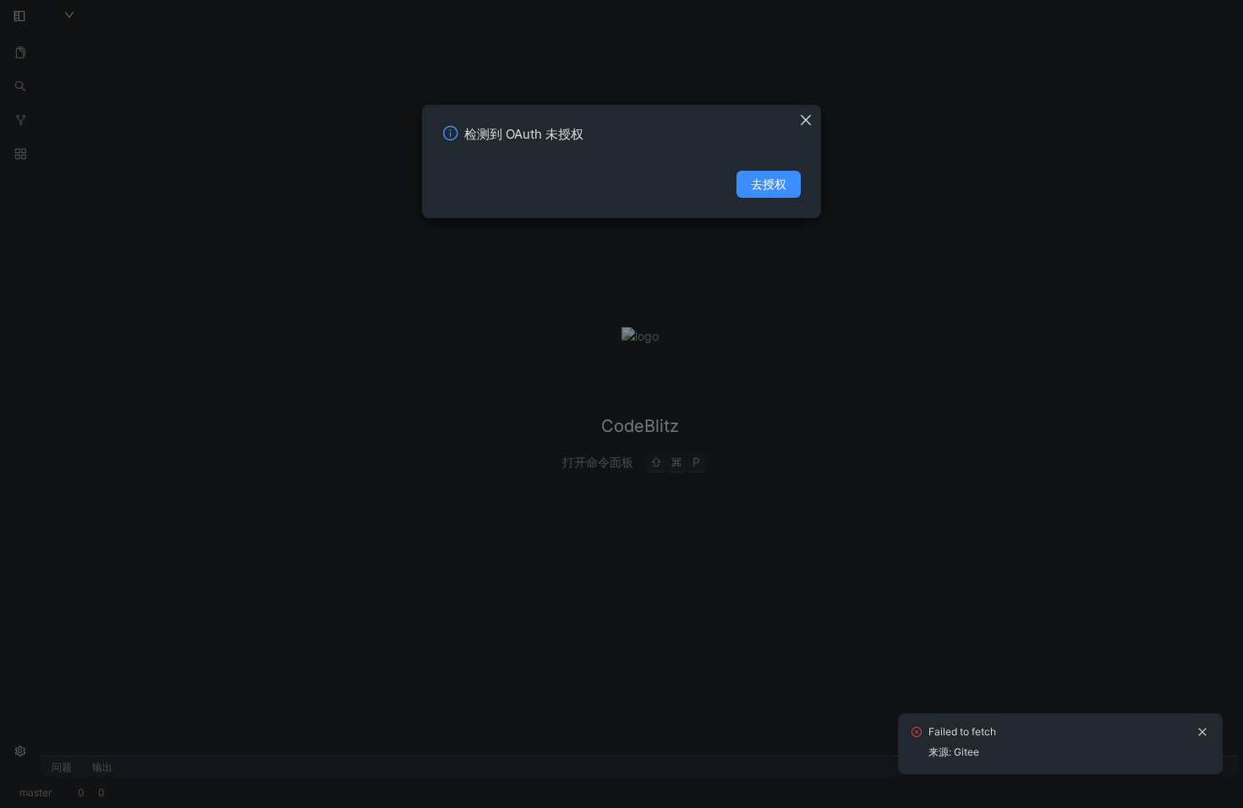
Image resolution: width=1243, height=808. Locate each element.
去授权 (768, 184)
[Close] (810, 115)
